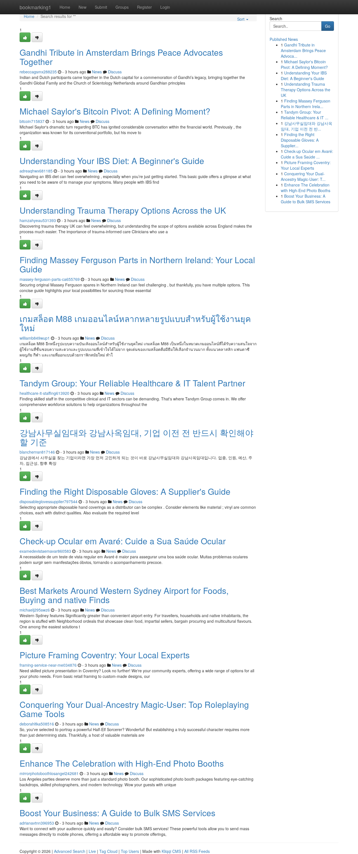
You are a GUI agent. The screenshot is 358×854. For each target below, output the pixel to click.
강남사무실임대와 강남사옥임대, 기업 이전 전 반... (306, 126)
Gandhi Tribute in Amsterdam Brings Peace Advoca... (303, 50)
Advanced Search (69, 851)
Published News (284, 39)
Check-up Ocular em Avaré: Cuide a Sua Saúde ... (307, 154)
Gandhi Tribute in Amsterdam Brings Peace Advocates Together (121, 56)
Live (92, 851)
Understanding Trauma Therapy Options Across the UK (123, 210)
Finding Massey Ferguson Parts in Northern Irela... (305, 103)
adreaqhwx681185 (36, 171)
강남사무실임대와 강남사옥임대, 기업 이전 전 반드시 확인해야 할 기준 (136, 437)
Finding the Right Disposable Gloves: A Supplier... (300, 140)
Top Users (130, 851)
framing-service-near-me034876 (48, 665)
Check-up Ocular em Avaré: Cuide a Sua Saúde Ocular (123, 541)
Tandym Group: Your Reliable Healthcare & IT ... (304, 114)
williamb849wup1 (35, 338)
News (97, 71)
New (82, 7)
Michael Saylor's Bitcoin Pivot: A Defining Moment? (115, 111)
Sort (241, 19)
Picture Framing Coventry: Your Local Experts (105, 655)
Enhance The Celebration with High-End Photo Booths (122, 763)
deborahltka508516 (37, 724)
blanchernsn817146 (37, 452)
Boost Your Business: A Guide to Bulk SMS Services (117, 813)
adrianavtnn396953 (37, 823)
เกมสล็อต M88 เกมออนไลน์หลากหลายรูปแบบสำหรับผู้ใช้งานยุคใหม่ (135, 323)
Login (165, 7)
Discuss (115, 71)
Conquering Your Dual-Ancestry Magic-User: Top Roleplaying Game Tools (134, 709)
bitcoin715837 (32, 121)
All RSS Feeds (197, 851)
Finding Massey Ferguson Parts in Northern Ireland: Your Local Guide (137, 264)
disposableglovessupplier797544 (48, 501)
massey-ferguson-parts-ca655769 (50, 279)
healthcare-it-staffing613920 (44, 393)
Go (327, 26)
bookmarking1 (35, 7)
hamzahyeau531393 (38, 220)
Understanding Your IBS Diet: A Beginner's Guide (112, 161)
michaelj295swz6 (35, 610)
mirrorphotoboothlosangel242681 (49, 773)
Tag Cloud (108, 851)
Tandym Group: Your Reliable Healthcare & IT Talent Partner (132, 383)
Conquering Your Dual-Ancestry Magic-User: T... (303, 176)
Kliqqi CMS (171, 851)
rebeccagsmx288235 (38, 71)
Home (65, 7)
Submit (101, 7)
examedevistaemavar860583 (45, 551)
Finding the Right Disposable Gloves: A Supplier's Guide (125, 491)
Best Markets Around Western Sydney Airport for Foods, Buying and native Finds (124, 595)
